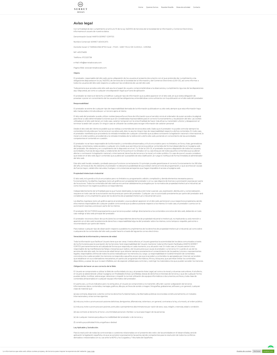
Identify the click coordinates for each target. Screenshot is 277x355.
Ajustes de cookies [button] (244, 351)
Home (140, 7)
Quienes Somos (152, 7)
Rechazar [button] (257, 351)
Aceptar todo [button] (268, 351)
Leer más (90, 351)
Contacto (196, 7)
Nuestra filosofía (167, 7)
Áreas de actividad (183, 7)
